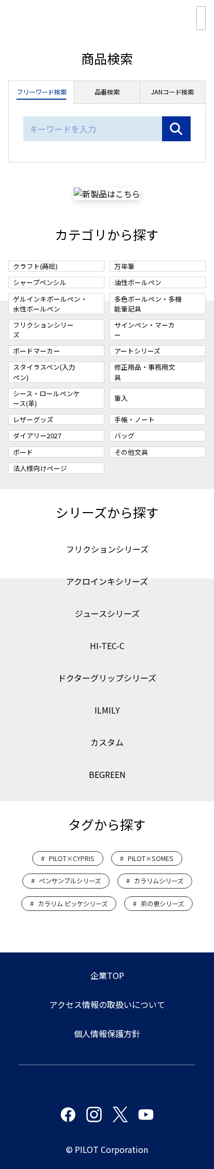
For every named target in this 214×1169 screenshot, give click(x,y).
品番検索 (107, 92)
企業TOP (107, 975)
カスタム (107, 742)
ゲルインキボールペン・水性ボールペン (50, 304)
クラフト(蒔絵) (35, 266)
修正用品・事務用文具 (144, 372)
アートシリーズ (137, 351)
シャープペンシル (39, 282)
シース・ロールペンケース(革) (46, 398)
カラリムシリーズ (158, 880)
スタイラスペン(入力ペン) (44, 372)
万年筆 (124, 266)
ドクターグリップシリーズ (107, 677)
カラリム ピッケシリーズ (73, 903)
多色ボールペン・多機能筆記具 (148, 304)
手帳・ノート (134, 419)
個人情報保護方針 (107, 1033)
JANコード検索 (172, 92)
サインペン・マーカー (144, 330)
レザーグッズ (33, 419)
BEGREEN (107, 774)
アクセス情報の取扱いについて (107, 1004)
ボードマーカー (36, 351)
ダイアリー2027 (37, 435)
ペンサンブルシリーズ (70, 880)
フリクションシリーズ (43, 330)
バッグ (124, 435)
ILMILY (107, 710)
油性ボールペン (138, 282)
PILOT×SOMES (150, 858)
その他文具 (131, 452)
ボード (23, 452)
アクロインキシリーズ (107, 581)
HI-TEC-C (107, 645)
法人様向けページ (40, 468)
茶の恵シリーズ (162, 903)
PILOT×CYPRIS (72, 858)
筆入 (121, 398)
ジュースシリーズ (107, 613)
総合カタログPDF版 (201, 18)
